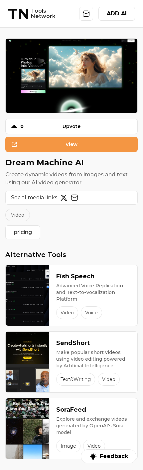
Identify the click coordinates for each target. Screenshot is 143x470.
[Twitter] (64, 198)
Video (17, 215)
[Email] (74, 198)
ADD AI (117, 13)
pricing (23, 232)
